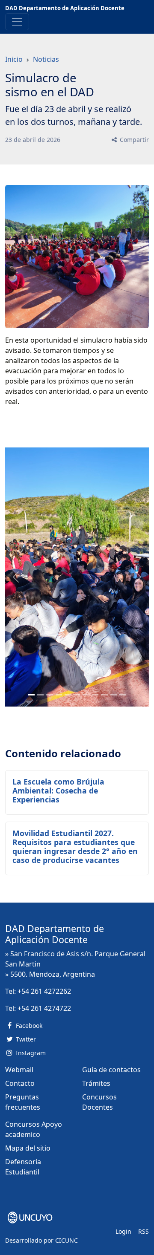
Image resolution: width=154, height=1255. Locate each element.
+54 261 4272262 (44, 991)
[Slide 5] (77, 695)
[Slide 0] (31, 695)
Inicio (14, 59)
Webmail (19, 1069)
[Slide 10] (122, 695)
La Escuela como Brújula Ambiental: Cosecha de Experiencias (58, 790)
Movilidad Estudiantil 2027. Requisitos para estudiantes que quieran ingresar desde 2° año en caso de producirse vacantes (75, 846)
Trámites (96, 1083)
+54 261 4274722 (44, 1008)
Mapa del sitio (27, 1148)
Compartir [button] (133, 140)
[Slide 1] (40, 695)
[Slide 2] (49, 695)
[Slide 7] (95, 695)
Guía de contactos (111, 1069)
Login (123, 1231)
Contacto (20, 1083)
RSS (143, 1231)
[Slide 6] (86, 695)
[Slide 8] (104, 695)
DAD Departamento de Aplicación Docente (64, 8)
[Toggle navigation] (17, 21)
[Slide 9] (113, 695)
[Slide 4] (68, 695)
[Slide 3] (59, 695)
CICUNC (66, 1240)
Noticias (46, 59)
